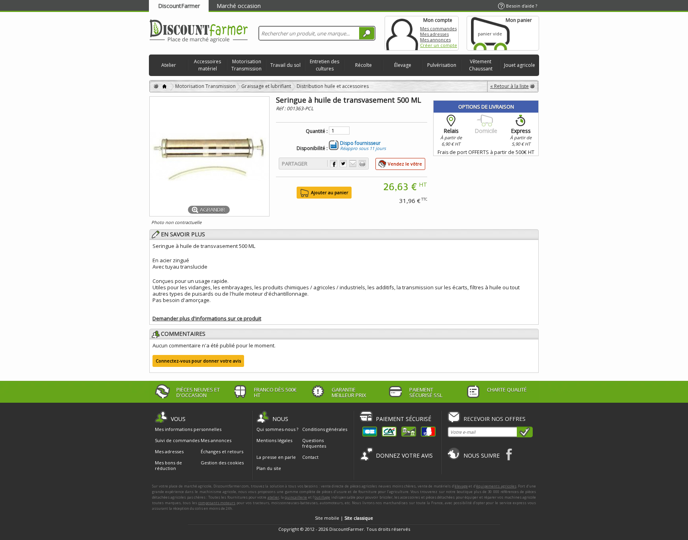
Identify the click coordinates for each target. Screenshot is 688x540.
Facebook (509, 454)
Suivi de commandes (177, 440)
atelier (273, 497)
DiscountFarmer (179, 6)
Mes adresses (434, 34)
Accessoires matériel (207, 65)
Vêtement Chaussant (481, 65)
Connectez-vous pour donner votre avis (198, 361)
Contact (310, 457)
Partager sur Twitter (343, 163)
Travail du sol (285, 65)
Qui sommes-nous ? (277, 429)
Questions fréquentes (314, 443)
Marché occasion (239, 6)
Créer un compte (438, 45)
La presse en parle (276, 457)
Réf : (281, 108)
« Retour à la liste (509, 86)
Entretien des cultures (324, 65)
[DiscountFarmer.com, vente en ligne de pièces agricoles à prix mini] (198, 31)
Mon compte (402, 33)
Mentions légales (274, 440)
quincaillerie (296, 497)
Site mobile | (344, 518)
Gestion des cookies (222, 463)
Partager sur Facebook (333, 163)
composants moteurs (217, 502)
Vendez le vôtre (405, 164)
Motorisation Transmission (246, 65)
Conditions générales (324, 429)
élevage (461, 486)
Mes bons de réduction (168, 465)
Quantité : (317, 131)
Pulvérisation (441, 65)
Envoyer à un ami (352, 163)
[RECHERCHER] (367, 33)
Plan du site (268, 468)
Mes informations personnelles (188, 429)
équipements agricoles (496, 486)
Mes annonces (435, 40)
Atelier (168, 65)
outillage (322, 497)
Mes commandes (438, 28)
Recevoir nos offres (494, 419)
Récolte (363, 65)
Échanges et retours (222, 451)
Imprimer (362, 163)
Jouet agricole (519, 65)
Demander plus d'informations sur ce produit (206, 318)
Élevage (402, 65)
